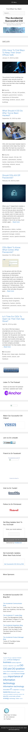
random (17, 234)
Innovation (7, 352)
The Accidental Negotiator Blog (13, 625)
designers (5, 95)
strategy (6, 698)
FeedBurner (18, 543)
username (5, 239)
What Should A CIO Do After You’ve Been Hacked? (12, 113)
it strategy (21, 689)
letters (13, 229)
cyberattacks (12, 159)
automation (7, 92)
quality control (6, 356)
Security (6, 90)
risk (23, 694)
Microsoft (13, 692)
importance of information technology (13, 680)
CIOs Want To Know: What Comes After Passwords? (11, 249)
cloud (4, 671)
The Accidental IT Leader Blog (12, 615)
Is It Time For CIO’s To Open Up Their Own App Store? (13, 318)
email (12, 673)
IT (11, 689)
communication (20, 671)
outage (18, 692)
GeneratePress (15, 729)
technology (12, 698)
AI (8, 657)
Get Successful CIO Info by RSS (14, 564)
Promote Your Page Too (14, 478)
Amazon (19, 657)
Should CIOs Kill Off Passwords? (11, 176)
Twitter (17, 698)
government (13, 95)
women (21, 698)
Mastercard (5, 305)
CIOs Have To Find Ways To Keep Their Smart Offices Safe (13, 52)
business (7, 662)
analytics (5, 659)
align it (10, 657)
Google (22, 673)
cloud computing (11, 671)
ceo (18, 665)
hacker (4, 162)
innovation (6, 689)
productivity (15, 694)
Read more (16, 222)
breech (11, 157)
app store (7, 354)
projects (20, 694)
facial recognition (14, 301)
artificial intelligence (13, 660)
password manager (8, 234)
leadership (7, 692)
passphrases (14, 231)
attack (6, 157)
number (18, 229)
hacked (19, 159)
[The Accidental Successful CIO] (14, 460)
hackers (20, 95)
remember (5, 236)
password (22, 231)
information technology (13, 686)
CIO (21, 665)
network (12, 164)
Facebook (17, 673)
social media (12, 696)
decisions (8, 673)
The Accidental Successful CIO (14, 19)
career (15, 665)
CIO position (21, 92)
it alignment (15, 689)
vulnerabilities (6, 167)
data (4, 673)
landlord (12, 99)
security (5, 696)
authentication (8, 298)
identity (18, 303)
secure (18, 99)
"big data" (5, 657)
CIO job (14, 92)
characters (7, 229)
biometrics (17, 298)
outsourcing (5, 694)
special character (19, 236)
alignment (14, 657)
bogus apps (14, 354)
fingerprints (5, 303)
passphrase (6, 231)
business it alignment (8, 665)
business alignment (16, 662)
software (18, 696)
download (22, 354)
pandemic (11, 694)
